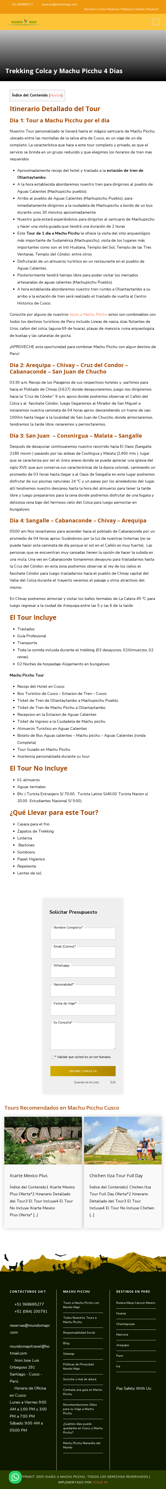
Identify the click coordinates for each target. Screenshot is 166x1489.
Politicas (126, 9)
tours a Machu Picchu (88, 314)
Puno (119, 1356)
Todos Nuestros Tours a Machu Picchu (80, 1320)
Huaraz (121, 1313)
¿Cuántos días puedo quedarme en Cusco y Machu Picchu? (83, 1428)
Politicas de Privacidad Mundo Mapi (78, 1366)
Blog (66, 1343)
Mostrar (56, 95)
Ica (118, 1366)
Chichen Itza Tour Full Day (116, 1175)
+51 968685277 (22, 4)
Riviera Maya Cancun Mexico (135, 1303)
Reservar (152, 9)
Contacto (139, 9)
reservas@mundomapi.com (59, 4)
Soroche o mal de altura (79, 1379)
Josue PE (100, 1482)
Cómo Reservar (109, 9)
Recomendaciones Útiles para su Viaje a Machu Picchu (80, 1409)
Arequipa (122, 1345)
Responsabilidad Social (79, 1333)
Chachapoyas (125, 1324)
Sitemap (68, 1354)
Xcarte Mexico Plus (29, 1175)
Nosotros (91, 9)
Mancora (122, 1335)
